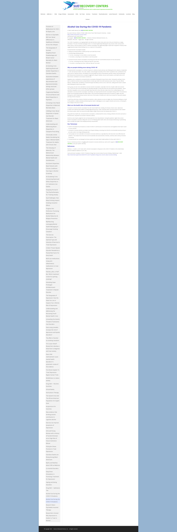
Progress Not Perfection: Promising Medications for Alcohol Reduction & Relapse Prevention (52, 213)
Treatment (94, 14)
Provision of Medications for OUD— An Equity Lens (53, 29)
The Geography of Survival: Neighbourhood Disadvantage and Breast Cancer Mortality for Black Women (51, 55)
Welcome (43, 14)
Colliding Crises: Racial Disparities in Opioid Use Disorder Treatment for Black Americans (52, 116)
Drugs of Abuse (62, 14)
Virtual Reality (50, 389)
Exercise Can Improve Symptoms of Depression (52, 425)
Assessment (71, 14)
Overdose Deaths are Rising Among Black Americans (52, 457)
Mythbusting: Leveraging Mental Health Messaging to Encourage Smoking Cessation (52, 226)
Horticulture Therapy (52, 392)
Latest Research (113, 14)
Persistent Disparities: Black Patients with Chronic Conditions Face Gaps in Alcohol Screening (52, 168)
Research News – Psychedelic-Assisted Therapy (52, 507)
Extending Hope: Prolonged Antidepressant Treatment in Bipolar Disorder (52, 287)
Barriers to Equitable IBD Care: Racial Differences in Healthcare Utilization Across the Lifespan (52, 39)
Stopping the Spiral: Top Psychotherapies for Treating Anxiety (52, 192)
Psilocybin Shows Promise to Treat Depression (51, 449)
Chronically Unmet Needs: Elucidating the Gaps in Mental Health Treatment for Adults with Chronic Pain (52, 140)
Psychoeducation (103, 14)
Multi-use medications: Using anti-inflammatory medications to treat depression (53, 263)
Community (121, 14)
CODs (77, 14)
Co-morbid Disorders (52, 468)
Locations (128, 14)
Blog (133, 14)
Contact (88, 19)
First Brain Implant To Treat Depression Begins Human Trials (52, 372)
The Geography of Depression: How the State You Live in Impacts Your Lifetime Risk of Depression (52, 300)
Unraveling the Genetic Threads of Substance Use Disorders (53, 321)
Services (88, 14)
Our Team (82, 14)
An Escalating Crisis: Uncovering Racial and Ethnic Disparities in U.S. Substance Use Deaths (52, 181)
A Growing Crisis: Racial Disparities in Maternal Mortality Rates (53, 105)
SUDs (55, 14)
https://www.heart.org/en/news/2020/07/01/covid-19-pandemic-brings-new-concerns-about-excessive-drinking (92, 154)
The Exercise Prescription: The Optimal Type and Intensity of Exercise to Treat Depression (53, 240)
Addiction (49, 14)
